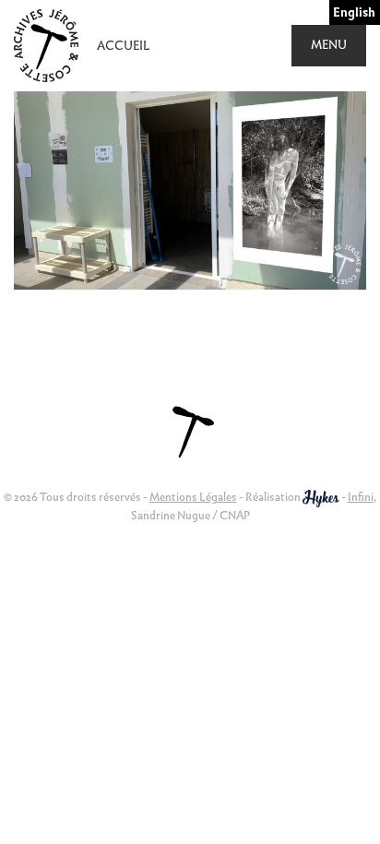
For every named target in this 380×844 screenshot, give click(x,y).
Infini (361, 496)
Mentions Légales (193, 496)
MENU (329, 44)
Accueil (123, 45)
